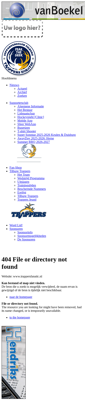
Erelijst (21, 192)
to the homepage (19, 317)
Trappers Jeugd (26, 199)
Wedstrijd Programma (30, 178)
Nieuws (14, 85)
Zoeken (22, 95)
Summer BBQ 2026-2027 (33, 142)
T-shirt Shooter (26, 131)
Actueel (22, 88)
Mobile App (24, 120)
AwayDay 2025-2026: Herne (35, 138)
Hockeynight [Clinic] (30, 117)
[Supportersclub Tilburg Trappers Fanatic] (19, 75)
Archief (22, 92)
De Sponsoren (26, 239)
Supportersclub (18, 102)
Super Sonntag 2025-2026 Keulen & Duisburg (46, 134)
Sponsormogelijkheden (31, 236)
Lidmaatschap (26, 113)
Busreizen (23, 127)
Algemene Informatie (30, 106)
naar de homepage (20, 297)
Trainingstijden (26, 185)
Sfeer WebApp (26, 124)
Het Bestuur (24, 110)
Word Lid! (16, 225)
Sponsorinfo (25, 232)
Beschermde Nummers (31, 189)
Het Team (23, 174)
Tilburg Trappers (19, 171)
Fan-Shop (15, 167)
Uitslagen (23, 181)
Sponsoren (16, 228)
